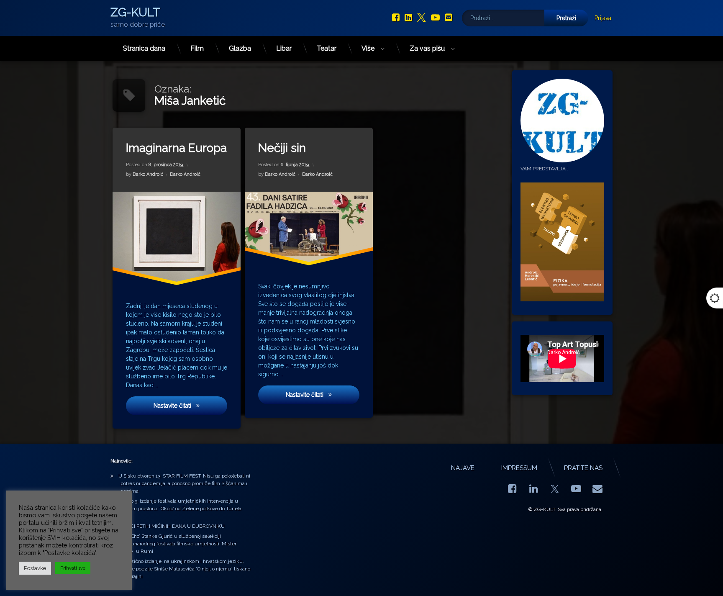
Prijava (603, 18)
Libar (284, 48)
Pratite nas (583, 468)
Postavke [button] (35, 568)
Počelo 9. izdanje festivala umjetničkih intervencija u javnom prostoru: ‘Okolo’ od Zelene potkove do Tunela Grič (179, 508)
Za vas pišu (427, 48)
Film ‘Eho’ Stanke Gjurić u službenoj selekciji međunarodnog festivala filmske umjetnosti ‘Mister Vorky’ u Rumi (177, 543)
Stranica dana (144, 48)
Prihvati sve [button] (72, 568)
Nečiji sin (282, 148)
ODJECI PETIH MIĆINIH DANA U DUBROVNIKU (171, 526)
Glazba (240, 48)
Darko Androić (148, 174)
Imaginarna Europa (176, 148)
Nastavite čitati (190, 405)
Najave (462, 468)
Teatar (326, 48)
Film (197, 48)
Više (368, 48)
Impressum (519, 468)
